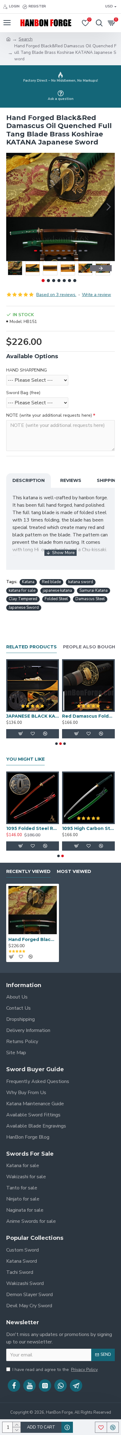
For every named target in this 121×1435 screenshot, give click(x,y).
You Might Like (25, 759)
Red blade (51, 582)
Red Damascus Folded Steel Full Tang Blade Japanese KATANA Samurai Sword (88, 716)
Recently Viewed (28, 871)
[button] (12, 207)
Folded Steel (56, 599)
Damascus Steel (90, 599)
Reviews (70, 480)
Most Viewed (74, 871)
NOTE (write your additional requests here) (49, 415)
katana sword (80, 582)
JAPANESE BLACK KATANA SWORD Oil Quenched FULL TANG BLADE (32, 716)
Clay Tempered (23, 599)
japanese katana (57, 590)
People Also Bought (91, 647)
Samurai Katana (93, 590)
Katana (28, 582)
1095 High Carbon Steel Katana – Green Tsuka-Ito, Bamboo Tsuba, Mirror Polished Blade (88, 828)
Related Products (31, 647)
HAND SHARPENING (26, 370)
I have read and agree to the (55, 1370)
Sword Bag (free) (23, 393)
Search (26, 39)
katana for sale (22, 590)
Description (28, 480)
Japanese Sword (24, 607)
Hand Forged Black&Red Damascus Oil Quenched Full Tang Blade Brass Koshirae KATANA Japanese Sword (32, 939)
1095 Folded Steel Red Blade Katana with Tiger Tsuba (32, 828)
